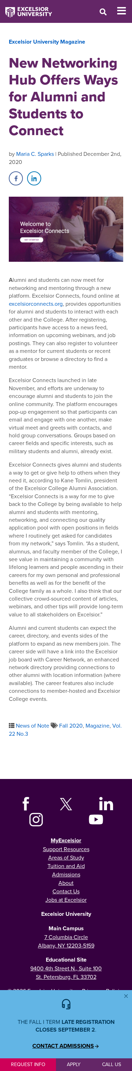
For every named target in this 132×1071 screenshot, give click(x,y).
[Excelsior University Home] (26, 9)
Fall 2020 (71, 725)
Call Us (111, 1064)
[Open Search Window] (103, 12)
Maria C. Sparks (35, 154)
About (66, 883)
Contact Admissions (63, 1046)
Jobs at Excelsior (66, 900)
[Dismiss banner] (126, 996)
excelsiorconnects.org (36, 304)
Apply (74, 1064)
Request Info (28, 1064)
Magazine (97, 725)
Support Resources (66, 849)
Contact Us (66, 891)
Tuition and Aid (66, 866)
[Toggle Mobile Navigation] (124, 11)
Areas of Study (66, 857)
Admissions (66, 874)
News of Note (32, 725)
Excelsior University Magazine (47, 42)
